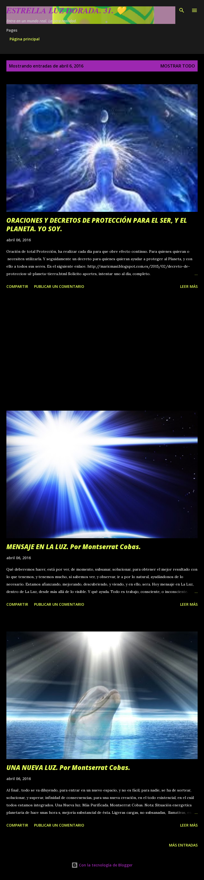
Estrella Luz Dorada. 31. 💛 (66, 10)
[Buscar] (181, 9)
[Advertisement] (102, 351)
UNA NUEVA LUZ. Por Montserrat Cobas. (68, 767)
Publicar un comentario (59, 286)
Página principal (25, 38)
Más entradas (183, 845)
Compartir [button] (17, 286)
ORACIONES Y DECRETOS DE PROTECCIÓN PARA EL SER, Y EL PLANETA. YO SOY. (96, 224)
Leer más (189, 286)
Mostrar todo (177, 66)
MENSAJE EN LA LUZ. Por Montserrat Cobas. (73, 546)
